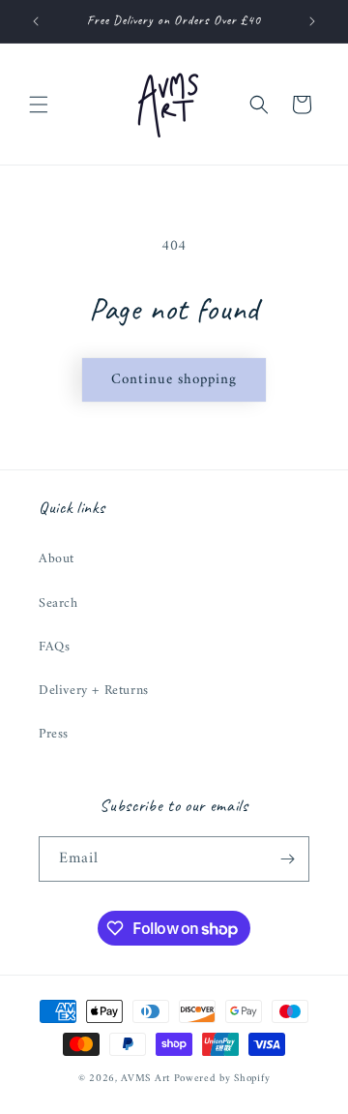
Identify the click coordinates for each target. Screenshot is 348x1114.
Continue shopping (174, 380)
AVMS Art (145, 1078)
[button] (38, 104)
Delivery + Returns (94, 690)
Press (54, 734)
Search (58, 603)
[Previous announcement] (35, 21)
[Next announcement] (312, 21)
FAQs (54, 647)
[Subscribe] (287, 859)
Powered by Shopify (222, 1078)
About (56, 559)
